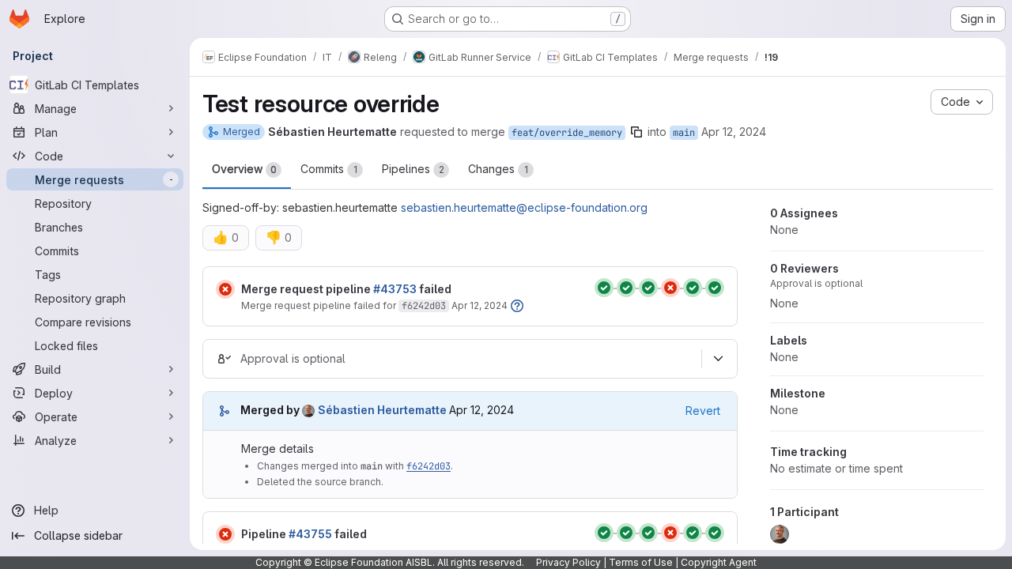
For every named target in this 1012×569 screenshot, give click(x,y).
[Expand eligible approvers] (717, 358)
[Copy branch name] (636, 131)
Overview (244, 168)
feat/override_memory (567, 132)
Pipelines (413, 168)
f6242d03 (424, 306)
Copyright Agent (719, 562)
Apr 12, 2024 (733, 131)
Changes (498, 168)
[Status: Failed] (225, 289)
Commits (328, 168)
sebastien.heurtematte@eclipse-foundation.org (524, 207)
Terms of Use (641, 562)
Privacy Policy (568, 562)
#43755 (310, 534)
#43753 (395, 289)
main (684, 132)
